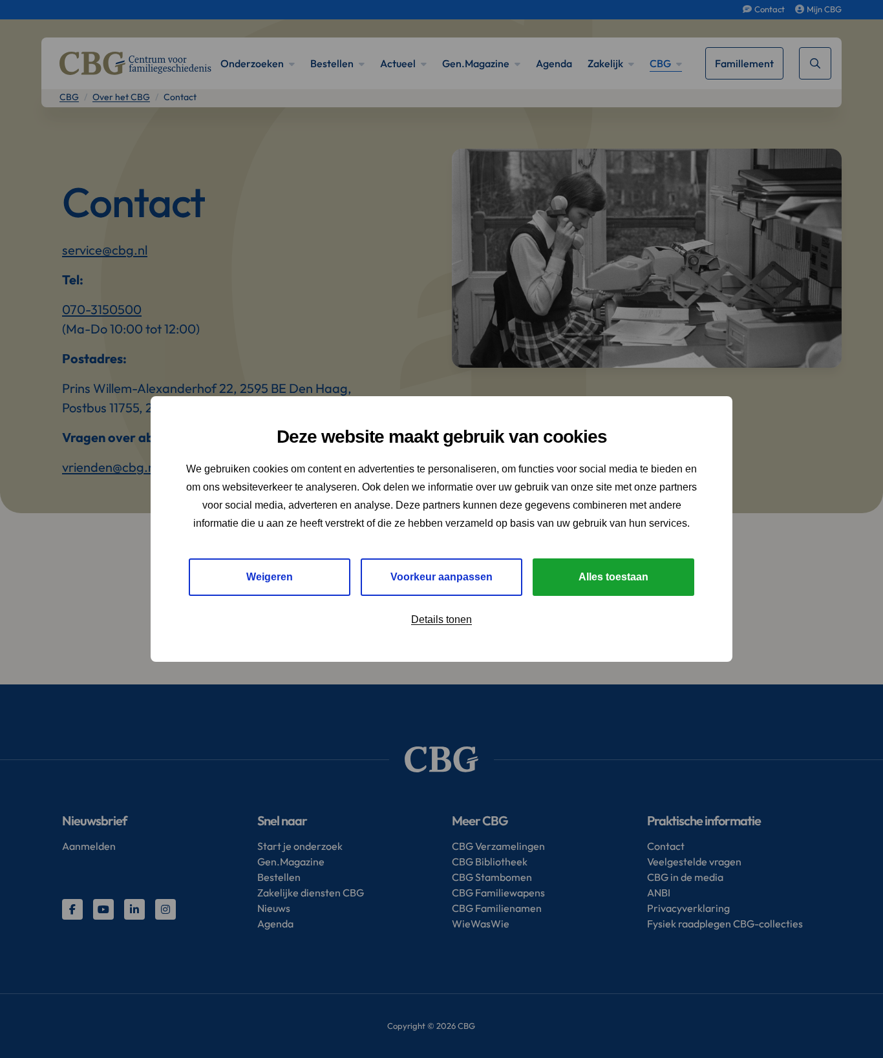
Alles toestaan (613, 576)
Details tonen (441, 619)
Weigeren (269, 576)
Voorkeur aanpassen (441, 576)
